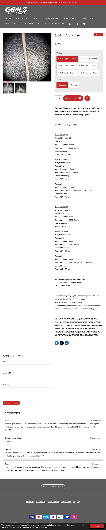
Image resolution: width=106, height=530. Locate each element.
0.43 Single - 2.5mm (89, 59)
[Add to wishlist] (87, 98)
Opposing (62, 85)
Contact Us (40, 502)
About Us (30, 502)
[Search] (77, 23)
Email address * (9, 373)
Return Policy (66, 502)
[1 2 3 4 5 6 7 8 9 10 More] (58, 98)
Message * (7, 384)
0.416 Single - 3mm (66, 66)
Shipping (76, 502)
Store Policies (53, 502)
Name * (6, 361)
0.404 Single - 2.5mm (67, 73)
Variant (59, 53)
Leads (59, 79)
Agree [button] (97, 526)
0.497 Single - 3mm (87, 66)
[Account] (70, 23)
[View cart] (84, 23)
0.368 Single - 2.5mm (67, 59)
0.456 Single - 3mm (89, 73)
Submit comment (11, 403)
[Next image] (47, 57)
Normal (74, 85)
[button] (8, 88)
